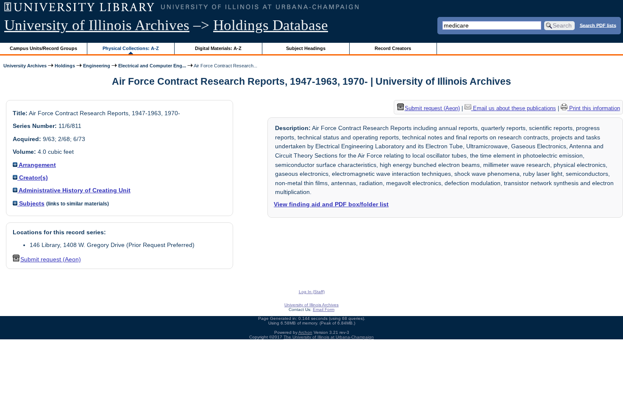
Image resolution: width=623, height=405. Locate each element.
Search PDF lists (598, 25)
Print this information (593, 108)
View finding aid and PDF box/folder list (331, 204)
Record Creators (393, 48)
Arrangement (36, 164)
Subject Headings (305, 48)
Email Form (323, 309)
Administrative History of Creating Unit (74, 190)
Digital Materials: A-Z (218, 48)
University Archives (25, 65)
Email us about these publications (513, 108)
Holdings (65, 65)
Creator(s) (32, 177)
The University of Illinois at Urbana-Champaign (329, 337)
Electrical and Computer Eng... (152, 65)
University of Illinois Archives (96, 25)
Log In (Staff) (312, 291)
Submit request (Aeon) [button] (50, 259)
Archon (305, 332)
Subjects (30, 203)
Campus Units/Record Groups (43, 48)
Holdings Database (270, 25)
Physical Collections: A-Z (131, 48)
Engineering (96, 65)
